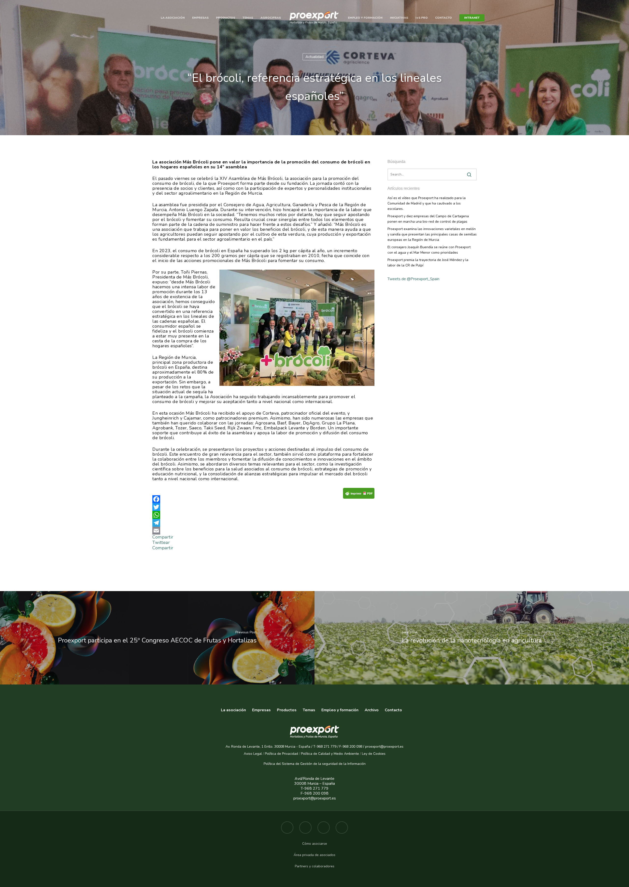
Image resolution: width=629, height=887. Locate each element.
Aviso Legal (253, 753)
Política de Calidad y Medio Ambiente (329, 753)
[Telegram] (263, 523)
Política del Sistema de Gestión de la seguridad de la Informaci (313, 763)
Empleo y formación (365, 17)
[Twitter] (263, 507)
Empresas (200, 17)
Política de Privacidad (281, 753)
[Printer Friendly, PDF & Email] (358, 495)
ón (364, 763)
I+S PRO (421, 17)
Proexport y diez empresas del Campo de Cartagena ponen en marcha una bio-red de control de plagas (428, 219)
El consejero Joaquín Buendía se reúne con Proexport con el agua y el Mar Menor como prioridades (429, 250)
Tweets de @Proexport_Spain (413, 279)
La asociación (173, 17)
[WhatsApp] (263, 515)
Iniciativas (399, 17)
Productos (225, 17)
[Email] (263, 531)
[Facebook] (263, 499)
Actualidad (314, 56)
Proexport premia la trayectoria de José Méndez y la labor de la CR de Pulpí (427, 263)
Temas (248, 17)
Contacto (443, 17)
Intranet (472, 17)
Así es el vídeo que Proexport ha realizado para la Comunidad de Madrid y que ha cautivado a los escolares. (426, 203)
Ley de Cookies (374, 753)
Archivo (372, 710)
